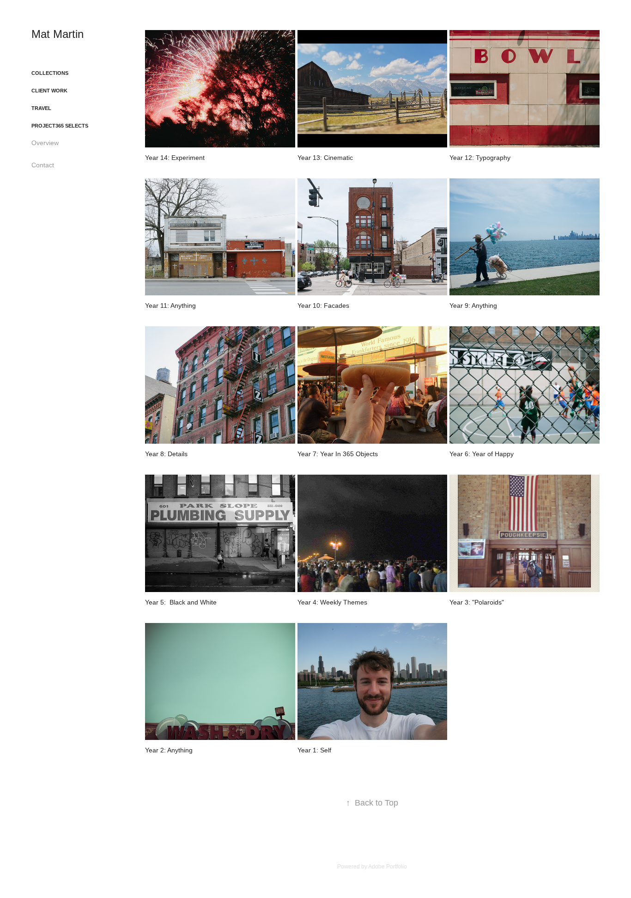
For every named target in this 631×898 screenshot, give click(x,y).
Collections (49, 73)
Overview (45, 143)
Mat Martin (57, 34)
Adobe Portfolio (387, 866)
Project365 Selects (59, 125)
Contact (42, 165)
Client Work (49, 90)
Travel (41, 108)
